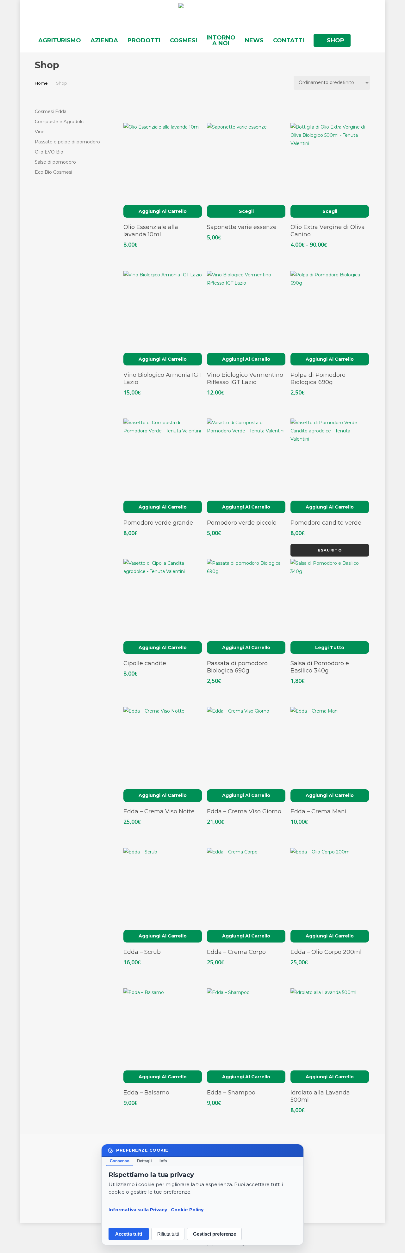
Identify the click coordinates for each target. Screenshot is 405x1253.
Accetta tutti (128, 1234)
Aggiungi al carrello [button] (163, 211)
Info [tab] (163, 1161)
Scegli (246, 211)
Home (41, 83)
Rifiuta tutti (168, 1234)
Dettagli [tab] (144, 1161)
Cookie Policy (187, 1209)
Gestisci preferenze (214, 1234)
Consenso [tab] (119, 1161)
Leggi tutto (329, 647)
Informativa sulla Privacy (138, 1209)
